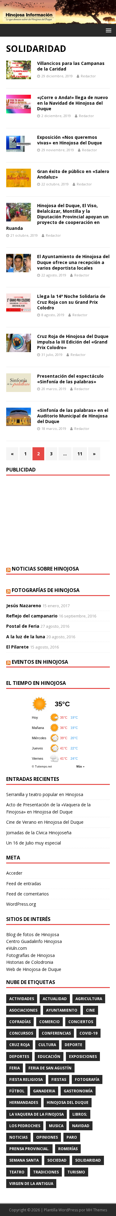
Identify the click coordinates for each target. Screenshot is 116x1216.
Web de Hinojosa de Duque (33, 969)
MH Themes (96, 1210)
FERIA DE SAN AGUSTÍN (49, 1068)
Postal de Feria (22, 626)
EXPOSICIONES (83, 1056)
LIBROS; (79, 1114)
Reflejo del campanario (32, 616)
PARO (72, 1137)
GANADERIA (44, 1091)
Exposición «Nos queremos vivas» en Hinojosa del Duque (69, 140)
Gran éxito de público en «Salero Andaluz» (73, 174)
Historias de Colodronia (29, 962)
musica (56, 1125)
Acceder (14, 873)
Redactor (88, 76)
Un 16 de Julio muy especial (33, 843)
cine (90, 1010)
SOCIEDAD (57, 1160)
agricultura (88, 998)
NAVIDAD (80, 1125)
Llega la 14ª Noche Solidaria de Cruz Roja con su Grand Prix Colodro (71, 301)
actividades (21, 998)
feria (14, 1068)
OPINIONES (47, 1137)
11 (79, 454)
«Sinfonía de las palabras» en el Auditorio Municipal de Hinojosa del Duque (72, 415)
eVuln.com (16, 948)
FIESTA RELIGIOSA (26, 1079)
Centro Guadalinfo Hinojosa (34, 941)
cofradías (20, 1021)
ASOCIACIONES (23, 1010)
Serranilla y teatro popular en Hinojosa (44, 794)
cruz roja (19, 1044)
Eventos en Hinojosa (40, 661)
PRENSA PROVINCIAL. (29, 1148)
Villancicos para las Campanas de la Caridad (71, 66)
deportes (19, 1056)
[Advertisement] (58, 520)
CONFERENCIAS (56, 1033)
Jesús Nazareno (23, 605)
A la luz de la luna (25, 637)
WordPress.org (21, 904)
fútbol (16, 1091)
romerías (68, 1148)
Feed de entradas (23, 883)
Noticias (18, 1137)
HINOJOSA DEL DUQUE (67, 1102)
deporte (73, 1044)
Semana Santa (24, 1160)
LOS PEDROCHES (24, 1125)
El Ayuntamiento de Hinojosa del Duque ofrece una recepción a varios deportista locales (73, 262)
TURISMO (76, 1172)
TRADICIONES (46, 1172)
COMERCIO (49, 1021)
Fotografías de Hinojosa (45, 590)
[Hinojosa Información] (58, 20)
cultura (47, 1044)
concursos (21, 1033)
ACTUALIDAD (55, 998)
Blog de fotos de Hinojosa (32, 934)
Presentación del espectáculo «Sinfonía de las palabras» (70, 379)
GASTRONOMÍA (78, 1091)
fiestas (58, 1079)
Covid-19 (88, 1033)
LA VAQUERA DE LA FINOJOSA (36, 1114)
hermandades (23, 1102)
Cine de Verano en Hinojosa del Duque (45, 822)
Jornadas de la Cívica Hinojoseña (38, 833)
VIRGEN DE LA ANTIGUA (31, 1183)
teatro (16, 1172)
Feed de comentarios (27, 894)
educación (49, 1056)
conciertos (80, 1021)
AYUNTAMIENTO (61, 1010)
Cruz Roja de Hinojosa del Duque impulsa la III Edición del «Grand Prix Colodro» (73, 341)
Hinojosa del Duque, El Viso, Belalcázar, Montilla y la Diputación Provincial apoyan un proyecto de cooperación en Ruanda (57, 217)
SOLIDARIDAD (88, 1160)
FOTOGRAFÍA (87, 1079)
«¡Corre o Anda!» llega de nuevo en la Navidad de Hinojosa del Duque (72, 103)
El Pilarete (17, 647)
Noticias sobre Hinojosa (45, 568)
